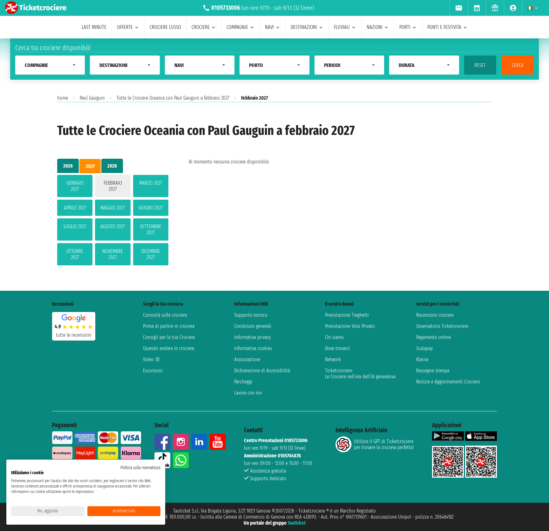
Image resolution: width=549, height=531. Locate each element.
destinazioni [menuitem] (304, 27)
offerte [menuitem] (125, 27)
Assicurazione (247, 359)
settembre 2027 (150, 229)
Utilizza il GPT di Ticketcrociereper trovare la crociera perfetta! (384, 444)
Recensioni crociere (435, 315)
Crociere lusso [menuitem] (165, 27)
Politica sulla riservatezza (140, 467)
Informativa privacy (252, 337)
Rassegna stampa (432, 371)
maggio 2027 (112, 208)
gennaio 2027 (75, 186)
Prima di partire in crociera (168, 326)
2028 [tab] (112, 166)
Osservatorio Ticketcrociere (442, 326)
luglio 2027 (75, 226)
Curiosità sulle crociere (165, 315)
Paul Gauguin (92, 98)
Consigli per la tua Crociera (169, 337)
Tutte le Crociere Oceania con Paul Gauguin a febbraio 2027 (173, 98)
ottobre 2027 (74, 254)
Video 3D (151, 359)
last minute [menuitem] (94, 27)
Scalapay (424, 348)
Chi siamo (334, 337)
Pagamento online (433, 337)
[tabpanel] (112, 221)
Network (333, 359)
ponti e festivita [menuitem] (444, 27)
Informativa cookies (253, 348)
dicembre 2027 (150, 254)
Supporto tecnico (251, 315)
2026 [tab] (68, 166)
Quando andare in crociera (168, 348)
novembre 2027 (112, 254)
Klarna (422, 359)
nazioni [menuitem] (375, 27)
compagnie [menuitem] (237, 27)
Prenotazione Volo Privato (350, 326)
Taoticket (297, 523)
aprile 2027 (75, 208)
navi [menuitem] (269, 27)
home (62, 98)
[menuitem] (459, 8)
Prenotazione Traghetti (347, 315)
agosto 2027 (112, 226)
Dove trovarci (337, 348)
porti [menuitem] (404, 27)
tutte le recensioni (74, 335)
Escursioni (153, 371)
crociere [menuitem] (201, 27)
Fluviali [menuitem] (342, 27)
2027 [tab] (90, 166)
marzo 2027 (150, 183)
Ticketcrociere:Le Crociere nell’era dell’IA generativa (360, 374)
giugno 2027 (151, 208)
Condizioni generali (252, 326)
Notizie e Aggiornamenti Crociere (448, 382)
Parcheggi (243, 382)
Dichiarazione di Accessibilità (262, 371)
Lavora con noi (248, 393)
